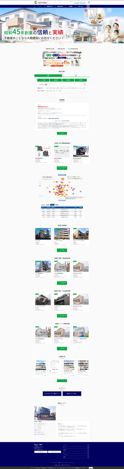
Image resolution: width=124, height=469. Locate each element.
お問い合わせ (80, 6)
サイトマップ (72, 462)
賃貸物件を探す (50, 6)
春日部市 (51, 90)
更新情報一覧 (62, 133)
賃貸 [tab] (76, 75)
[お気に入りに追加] (49, 147)
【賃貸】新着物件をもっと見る (62, 250)
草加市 (60, 90)
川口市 (57, 90)
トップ (39, 6)
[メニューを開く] (88, 6)
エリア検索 (43, 80)
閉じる (91, 467)
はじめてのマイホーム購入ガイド (52, 393)
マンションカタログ (54, 462)
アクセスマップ (65, 454)
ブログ (64, 452)
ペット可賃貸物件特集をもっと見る (62, 348)
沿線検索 (55, 80)
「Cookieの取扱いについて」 (78, 467)
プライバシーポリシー (65, 462)
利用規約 (59, 462)
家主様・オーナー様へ (72, 393)
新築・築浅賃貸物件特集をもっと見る (62, 283)
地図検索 (68, 80)
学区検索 (80, 80)
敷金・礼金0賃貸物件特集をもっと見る (62, 316)
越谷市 (48, 90)
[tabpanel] (62, 25)
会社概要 (70, 6)
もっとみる (62, 380)
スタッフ (64, 447)
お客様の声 (64, 449)
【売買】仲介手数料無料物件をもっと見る (62, 168)
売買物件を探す (60, 6)
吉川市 (54, 90)
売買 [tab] (48, 75)
